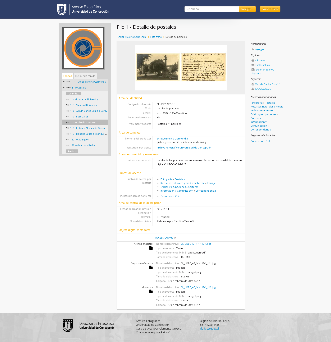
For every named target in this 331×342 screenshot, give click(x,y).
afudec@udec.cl (209, 328)
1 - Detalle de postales (83, 122)
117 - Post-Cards (79, 116)
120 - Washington (79, 139)
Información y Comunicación (177, 190)
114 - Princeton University (84, 99)
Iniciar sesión (270, 9)
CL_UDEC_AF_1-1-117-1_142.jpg (198, 287)
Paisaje (211, 183)
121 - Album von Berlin (82, 145)
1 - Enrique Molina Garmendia (90, 81)
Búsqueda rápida (85, 76)
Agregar (259, 49)
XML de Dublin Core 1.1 (268, 84)
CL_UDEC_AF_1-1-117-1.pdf (196, 243)
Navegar (246, 9)
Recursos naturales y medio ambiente (183, 183)
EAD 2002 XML (263, 88)
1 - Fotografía (79, 87)
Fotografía (156, 37)
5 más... (72, 151)
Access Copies (164, 237)
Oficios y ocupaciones (173, 187)
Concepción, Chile (171, 196)
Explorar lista (262, 65)
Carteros (193, 187)
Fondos (67, 76)
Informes (260, 60)
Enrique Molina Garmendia (132, 37)
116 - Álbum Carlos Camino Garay (88, 110)
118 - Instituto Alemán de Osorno (88, 128)
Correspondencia (206, 190)
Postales (180, 179)
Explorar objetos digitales (263, 71)
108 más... (73, 93)
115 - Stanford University (83, 105)
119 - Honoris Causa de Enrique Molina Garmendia (97, 133)
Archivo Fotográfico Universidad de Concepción (184, 147)
